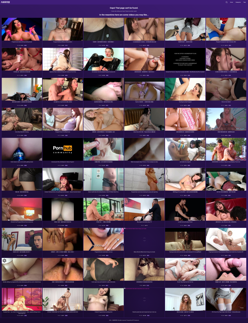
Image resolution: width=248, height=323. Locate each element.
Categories (238, 2)
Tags (244, 2)
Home (231, 2)
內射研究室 (5, 2)
